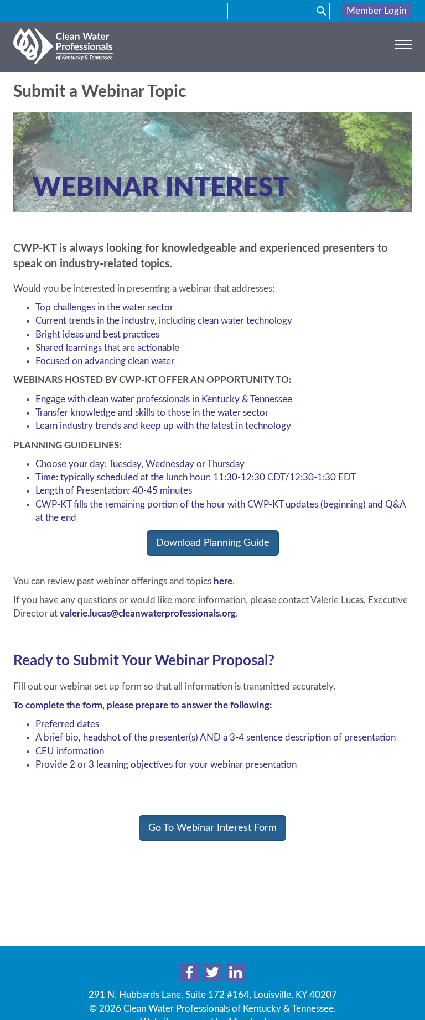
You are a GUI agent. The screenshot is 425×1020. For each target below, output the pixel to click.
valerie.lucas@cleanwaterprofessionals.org (148, 613)
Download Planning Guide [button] (212, 543)
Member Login (376, 10)
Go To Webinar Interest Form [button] (212, 828)
